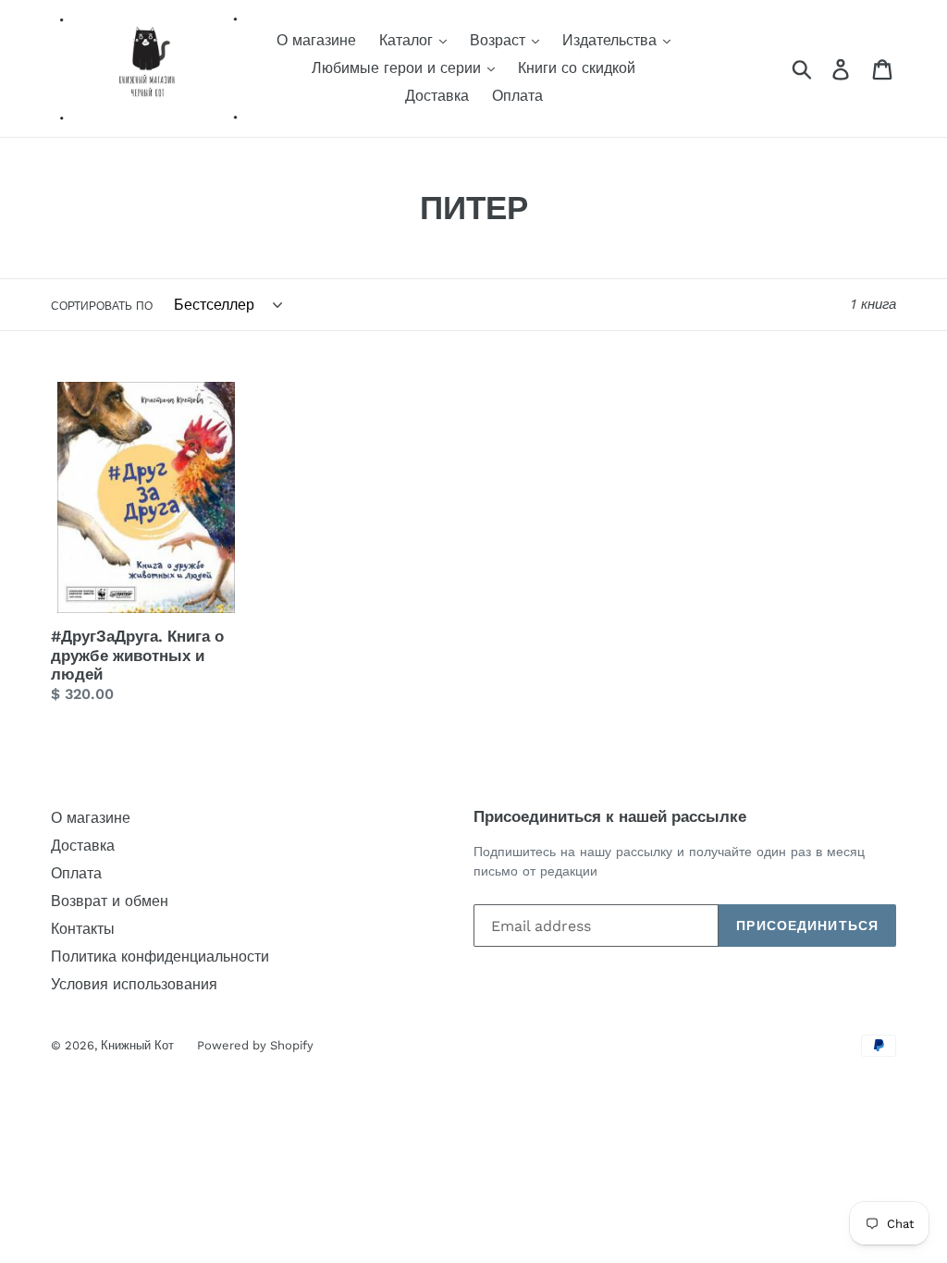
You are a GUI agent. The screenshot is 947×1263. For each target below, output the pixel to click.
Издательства (611, 40)
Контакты (83, 929)
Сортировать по (102, 306)
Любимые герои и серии (399, 68)
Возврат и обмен (109, 901)
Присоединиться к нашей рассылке (610, 816)
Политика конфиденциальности (160, 956)
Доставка (437, 95)
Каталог (408, 40)
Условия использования (134, 984)
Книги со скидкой (576, 68)
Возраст (500, 40)
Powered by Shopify (255, 1045)
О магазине (316, 40)
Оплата (517, 95)
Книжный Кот (137, 1045)
